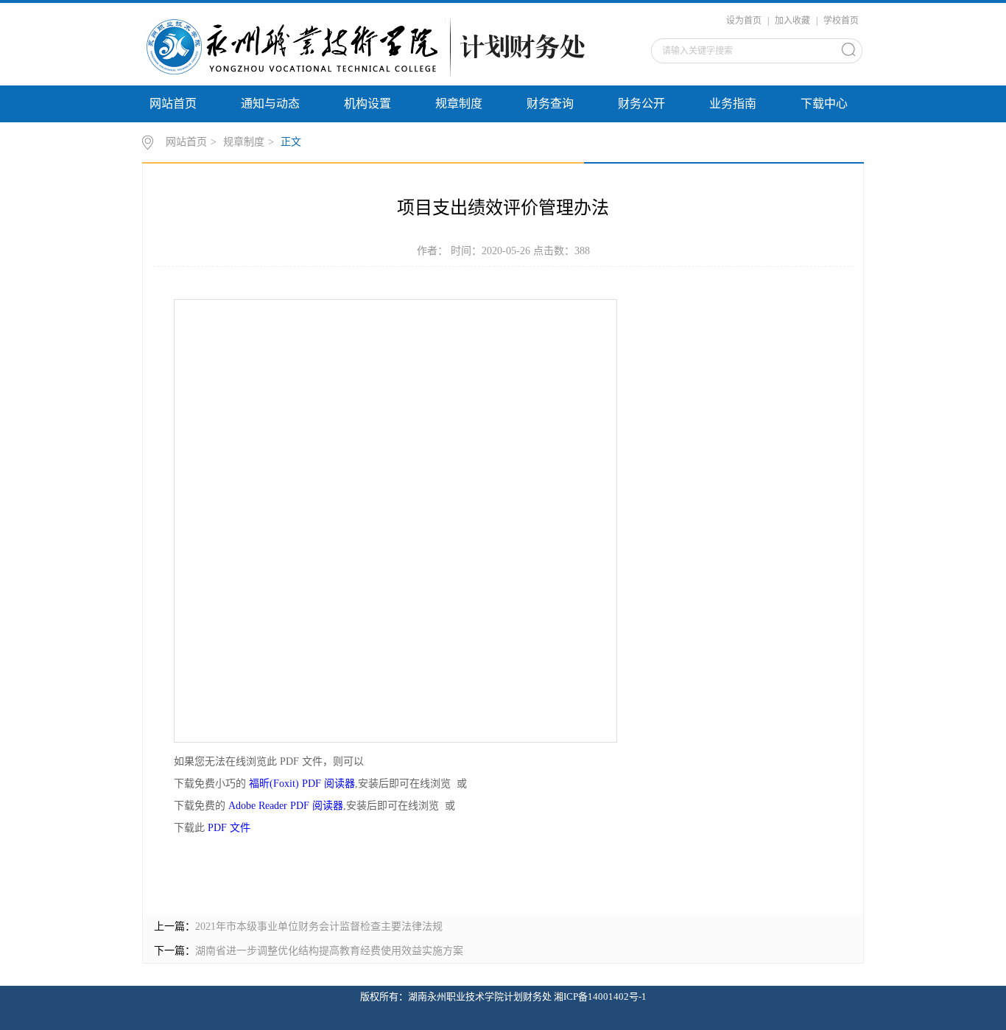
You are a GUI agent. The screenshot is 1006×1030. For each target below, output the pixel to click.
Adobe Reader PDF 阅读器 (285, 805)
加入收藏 (792, 20)
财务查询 (550, 103)
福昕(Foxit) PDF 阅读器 (302, 783)
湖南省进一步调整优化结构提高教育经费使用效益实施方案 (329, 950)
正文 (291, 141)
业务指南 (732, 103)
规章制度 (458, 103)
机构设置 (367, 103)
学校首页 (841, 20)
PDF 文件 (229, 827)
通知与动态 (270, 103)
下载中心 (824, 103)
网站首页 (173, 103)
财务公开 (641, 103)
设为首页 (743, 20)
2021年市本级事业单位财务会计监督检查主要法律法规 (319, 926)
